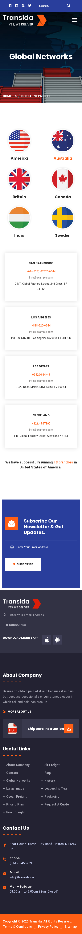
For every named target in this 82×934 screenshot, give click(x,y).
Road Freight (15, 812)
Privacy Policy (48, 926)
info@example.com (41, 278)
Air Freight (52, 765)
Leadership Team (56, 788)
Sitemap (71, 926)
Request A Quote (56, 804)
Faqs (47, 773)
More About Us (19, 712)
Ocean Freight (16, 796)
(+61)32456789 (21, 863)
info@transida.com (23, 877)
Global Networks (18, 780)
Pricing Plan (15, 804)
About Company (18, 765)
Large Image (15, 788)
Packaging (51, 796)
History (49, 780)
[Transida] (25, 20)
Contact (12, 773)
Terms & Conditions (17, 926)
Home (8, 96)
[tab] (19, 145)
